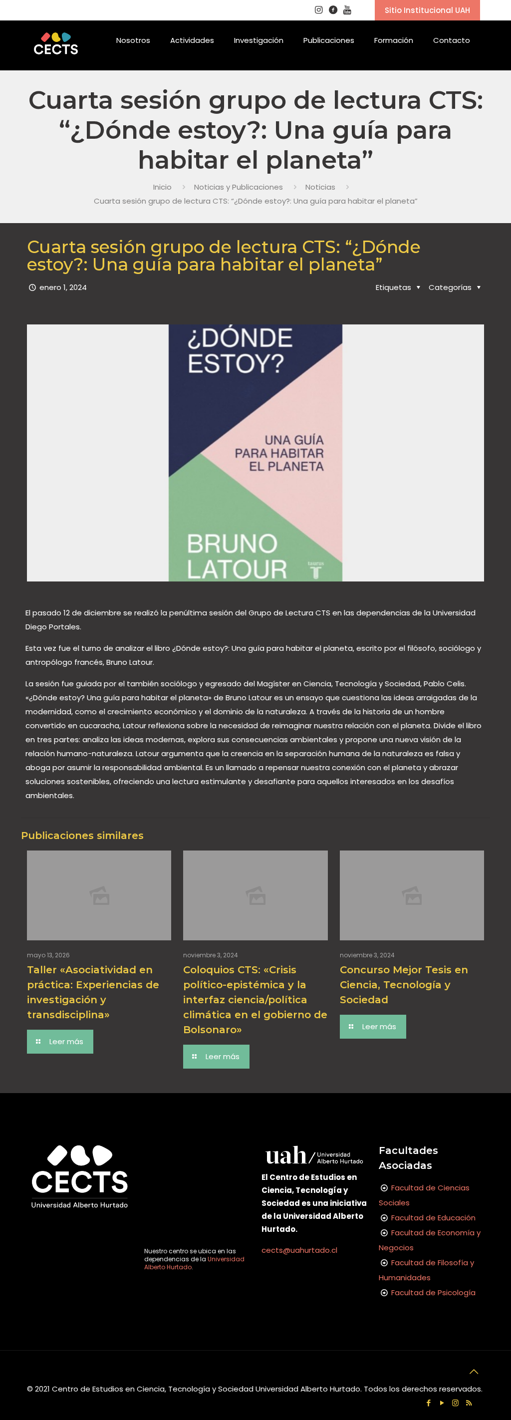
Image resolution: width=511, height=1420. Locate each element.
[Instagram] (455, 1403)
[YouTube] (442, 1403)
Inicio (162, 187)
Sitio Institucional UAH (427, 10)
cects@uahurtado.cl (299, 1250)
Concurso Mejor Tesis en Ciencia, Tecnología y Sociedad (404, 985)
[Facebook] (428, 1403)
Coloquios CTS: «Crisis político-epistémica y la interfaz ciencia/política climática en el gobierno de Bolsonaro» (255, 1000)
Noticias (320, 187)
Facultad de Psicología (433, 1292)
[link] (133, 65)
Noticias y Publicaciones (238, 187)
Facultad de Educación (433, 1217)
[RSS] (469, 1403)
